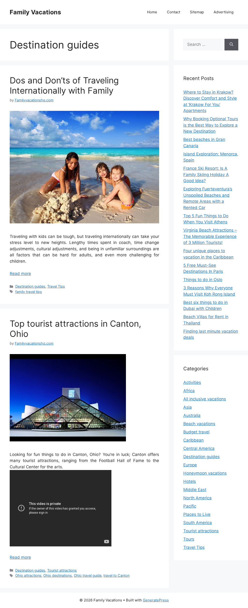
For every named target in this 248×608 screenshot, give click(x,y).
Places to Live (196, 514)
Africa (189, 390)
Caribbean (193, 440)
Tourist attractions (62, 570)
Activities (192, 382)
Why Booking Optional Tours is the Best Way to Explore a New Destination (210, 125)
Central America (199, 448)
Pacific (189, 506)
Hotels (189, 481)
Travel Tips (56, 286)
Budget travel (196, 432)
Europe (190, 464)
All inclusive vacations (204, 399)
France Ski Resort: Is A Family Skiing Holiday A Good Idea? (206, 174)
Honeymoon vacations (205, 473)
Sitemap (197, 12)
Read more (20, 273)
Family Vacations (35, 12)
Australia (192, 415)
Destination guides (30, 286)
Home (152, 12)
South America (197, 522)
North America (197, 497)
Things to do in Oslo (202, 279)
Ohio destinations (57, 575)
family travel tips (28, 292)
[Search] (231, 44)
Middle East (194, 489)
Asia (187, 407)
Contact (173, 12)
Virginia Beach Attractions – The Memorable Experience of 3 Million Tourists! (210, 236)
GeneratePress (156, 600)
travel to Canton (116, 575)
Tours (188, 539)
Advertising (223, 12)
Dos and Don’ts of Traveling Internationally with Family (64, 85)
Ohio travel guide (87, 575)
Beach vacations (199, 423)
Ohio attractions (28, 575)
